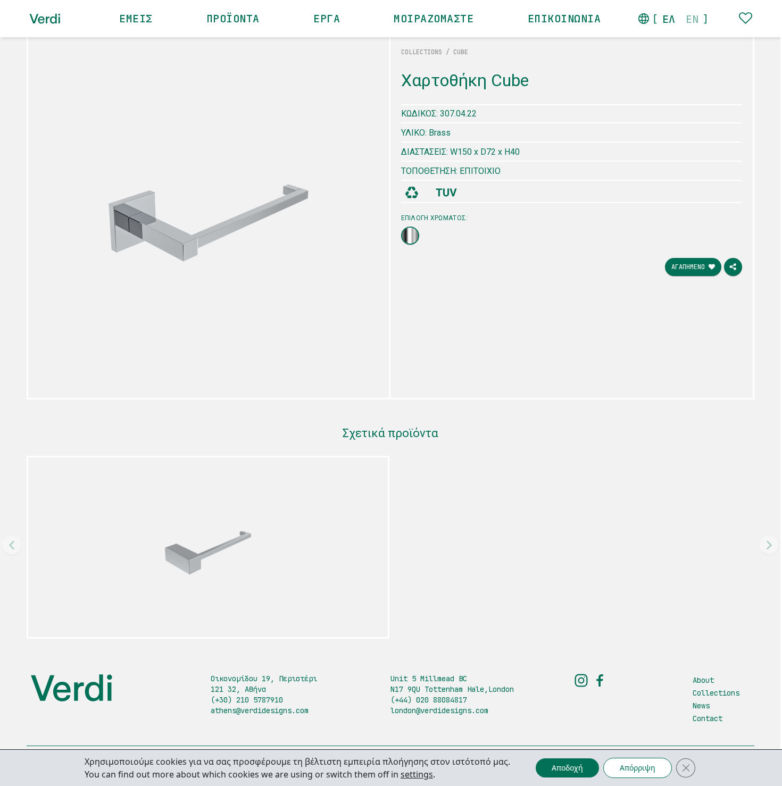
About (703, 680)
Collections (716, 693)
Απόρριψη (637, 768)
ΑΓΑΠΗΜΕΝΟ (690, 267)
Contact (707, 718)
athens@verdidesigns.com (260, 710)
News (701, 705)
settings (417, 774)
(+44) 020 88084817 (428, 700)
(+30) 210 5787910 (247, 700)
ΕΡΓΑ (326, 19)
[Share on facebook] (733, 267)
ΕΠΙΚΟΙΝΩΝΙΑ (564, 19)
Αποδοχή (567, 768)
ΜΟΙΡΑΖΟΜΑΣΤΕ (433, 19)
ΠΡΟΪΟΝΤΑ (233, 19)
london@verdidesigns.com (439, 710)
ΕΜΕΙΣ (136, 19)
